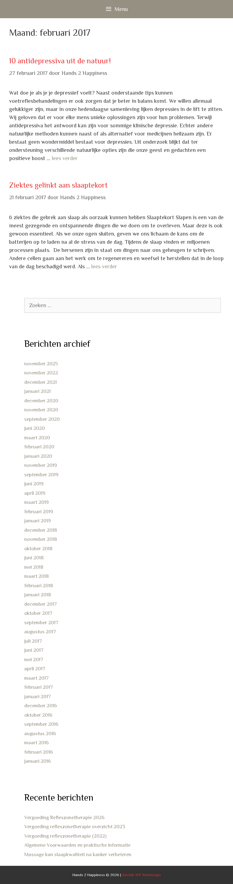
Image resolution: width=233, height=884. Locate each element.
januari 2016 (37, 761)
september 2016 (41, 724)
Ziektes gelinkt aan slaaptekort (58, 185)
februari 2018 (38, 585)
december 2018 (40, 530)
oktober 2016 (38, 715)
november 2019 (40, 465)
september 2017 (41, 622)
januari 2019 (37, 521)
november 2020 (41, 410)
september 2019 (41, 474)
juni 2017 (33, 650)
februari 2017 (38, 687)
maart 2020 (37, 437)
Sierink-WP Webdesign (141, 874)
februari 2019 (38, 511)
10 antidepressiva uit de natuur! (60, 60)
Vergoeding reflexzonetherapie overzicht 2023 (74, 826)
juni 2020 (34, 428)
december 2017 (40, 604)
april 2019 (34, 493)
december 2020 (41, 400)
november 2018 (40, 539)
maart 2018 (36, 576)
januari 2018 (37, 595)
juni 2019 (33, 484)
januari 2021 (37, 391)
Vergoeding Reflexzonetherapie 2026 (64, 817)
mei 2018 (33, 567)
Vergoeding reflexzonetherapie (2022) (65, 836)
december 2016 (40, 705)
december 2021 (40, 382)
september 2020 (42, 419)
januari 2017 (37, 696)
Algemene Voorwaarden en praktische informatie (77, 845)
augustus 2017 (40, 632)
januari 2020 (38, 456)
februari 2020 (39, 447)
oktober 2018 (38, 548)
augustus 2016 (40, 733)
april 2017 (34, 668)
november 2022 (41, 373)
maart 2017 (36, 678)
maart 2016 (36, 742)
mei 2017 (33, 659)
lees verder (65, 158)
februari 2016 (38, 752)
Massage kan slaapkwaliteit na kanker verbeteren (77, 854)
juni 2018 (34, 558)
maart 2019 (36, 502)
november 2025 (41, 364)
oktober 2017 (38, 613)
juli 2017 (33, 641)
